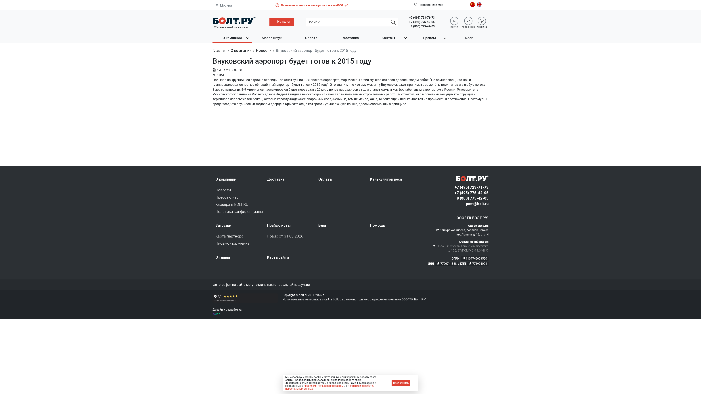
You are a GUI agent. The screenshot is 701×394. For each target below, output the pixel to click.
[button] (281, 22)
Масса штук (272, 38)
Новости (223, 190)
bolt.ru (216, 314)
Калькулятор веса (386, 179)
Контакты (390, 38)
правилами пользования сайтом (323, 385)
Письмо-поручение (232, 243)
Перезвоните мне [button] (431, 5)
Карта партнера (229, 236)
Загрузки (223, 225)
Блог (469, 38)
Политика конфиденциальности (239, 211)
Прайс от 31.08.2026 (285, 236)
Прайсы (429, 38)
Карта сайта (278, 257)
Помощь (377, 225)
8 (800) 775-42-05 (423, 26)
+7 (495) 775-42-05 (422, 22)
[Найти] (393, 22)
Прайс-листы (279, 225)
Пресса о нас (227, 197)
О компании (232, 38)
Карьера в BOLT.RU (231, 204)
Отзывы (222, 257)
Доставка (350, 38)
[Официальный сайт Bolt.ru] (234, 20)
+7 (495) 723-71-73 (422, 17)
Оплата (311, 38)
